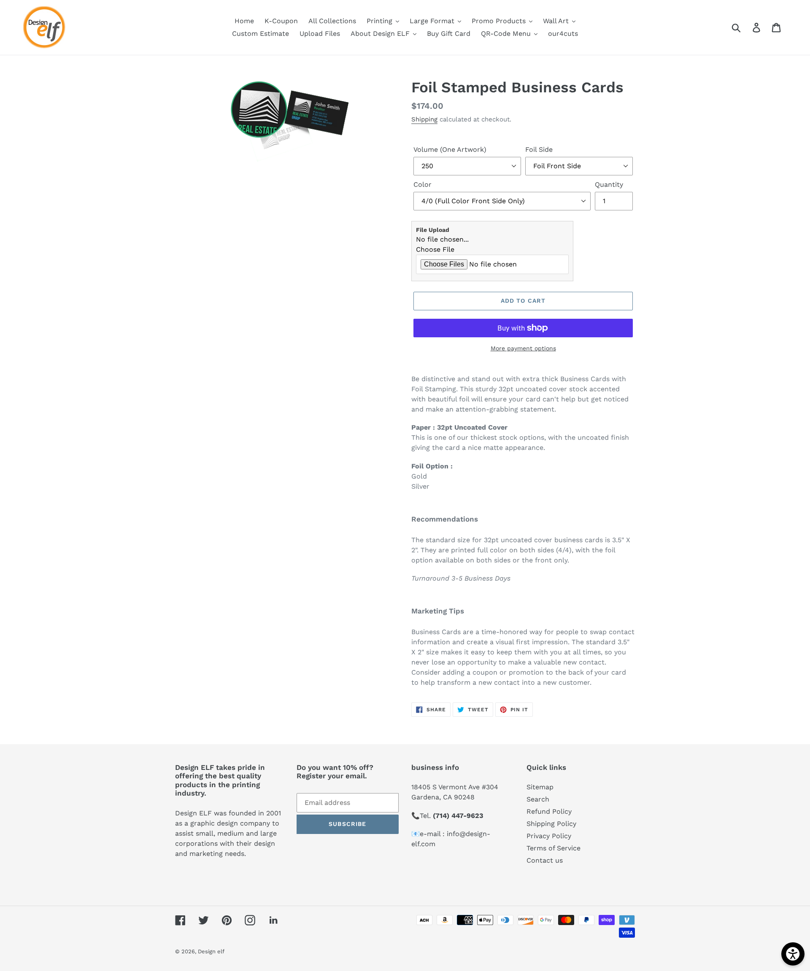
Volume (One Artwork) (449, 149)
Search (537, 799)
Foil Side (539, 149)
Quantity (609, 184)
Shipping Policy (551, 824)
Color (422, 184)
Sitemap (540, 787)
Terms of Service (553, 848)
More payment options (523, 348)
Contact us (544, 860)
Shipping (424, 119)
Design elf (211, 951)
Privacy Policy (548, 836)
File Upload (432, 229)
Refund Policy (549, 811)
